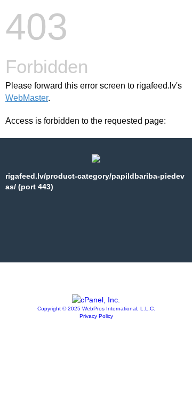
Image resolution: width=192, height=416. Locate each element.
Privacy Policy (96, 316)
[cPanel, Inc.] (96, 299)
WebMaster (26, 97)
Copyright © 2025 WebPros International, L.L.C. (96, 308)
